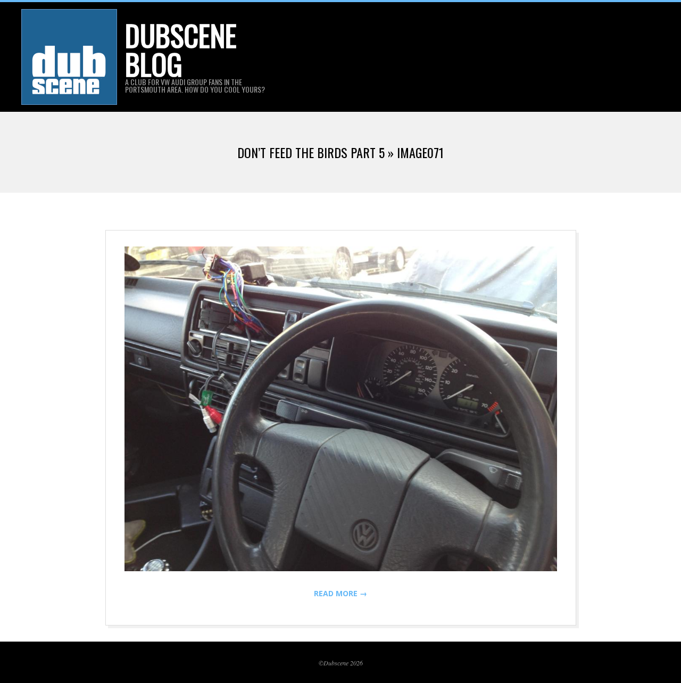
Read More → (340, 593)
